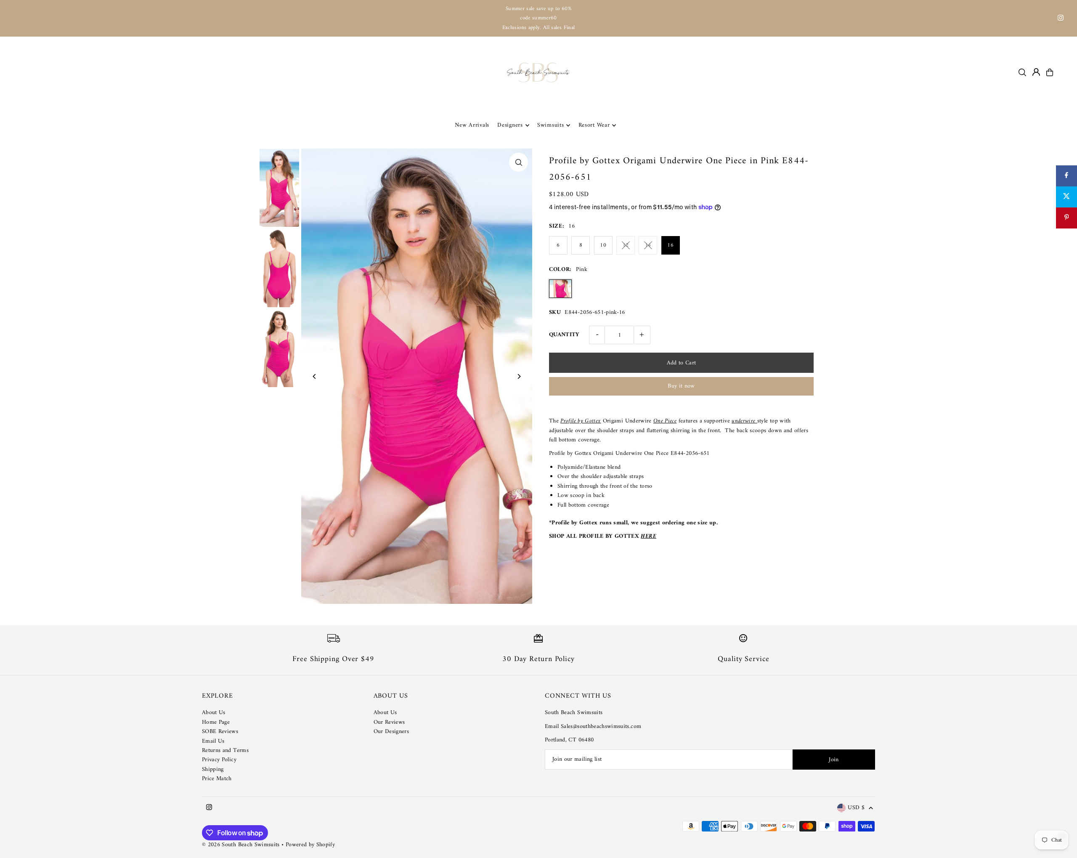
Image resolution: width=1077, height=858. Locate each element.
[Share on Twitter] (1066, 196)
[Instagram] (1061, 19)
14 (648, 245)
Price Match (217, 778)
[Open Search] (1022, 72)
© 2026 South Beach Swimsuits (241, 844)
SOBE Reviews (220, 731)
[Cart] (1049, 72)
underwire (743, 421)
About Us (213, 712)
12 (626, 245)
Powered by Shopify (310, 844)
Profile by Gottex (580, 421)
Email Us (213, 741)
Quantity (564, 334)
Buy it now (681, 386)
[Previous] (314, 376)
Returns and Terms (225, 750)
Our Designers (391, 731)
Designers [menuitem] (510, 125)
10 (603, 245)
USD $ (856, 808)
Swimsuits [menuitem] (550, 125)
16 (670, 245)
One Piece (664, 421)
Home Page (216, 722)
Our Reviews (389, 722)
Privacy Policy (219, 759)
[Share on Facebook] (1066, 175)
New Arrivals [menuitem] (472, 125)
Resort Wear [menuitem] (594, 125)
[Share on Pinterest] (1066, 217)
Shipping (213, 769)
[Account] (1036, 72)
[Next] (518, 376)
